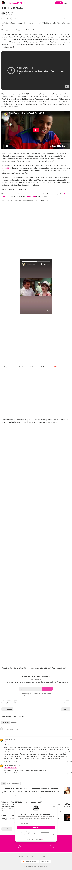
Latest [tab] (8, 783)
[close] (54, 806)
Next (64, 709)
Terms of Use (45, 832)
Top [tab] (4, 783)
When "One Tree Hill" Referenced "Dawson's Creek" (22, 802)
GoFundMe (6, 168)
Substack (27, 866)
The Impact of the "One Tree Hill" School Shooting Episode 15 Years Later (30, 789)
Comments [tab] (6, 722)
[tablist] (10, 722)
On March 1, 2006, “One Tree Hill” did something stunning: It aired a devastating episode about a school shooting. (30, 792)
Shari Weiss (9, 12)
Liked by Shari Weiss (11, 742)
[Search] (68, 783)
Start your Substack (31, 861)
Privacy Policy (50, 834)
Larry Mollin (8, 740)
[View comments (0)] (22, 797)
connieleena (8, 765)
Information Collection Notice (35, 834)
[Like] (3, 18)
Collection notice (48, 857)
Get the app (45, 861)
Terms (40, 857)
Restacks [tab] (14, 722)
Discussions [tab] (15, 783)
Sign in (66, 3)
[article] (36, 793)
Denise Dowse (31, 196)
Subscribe (59, 3)
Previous (9, 709)
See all (5, 829)
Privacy (34, 857)
